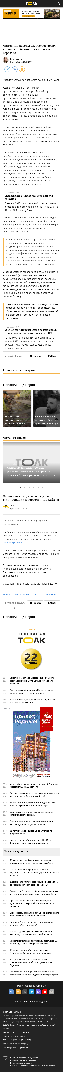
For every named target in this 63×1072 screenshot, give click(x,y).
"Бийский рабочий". (13, 542)
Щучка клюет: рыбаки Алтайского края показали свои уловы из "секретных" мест (32, 862)
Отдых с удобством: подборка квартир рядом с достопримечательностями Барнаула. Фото (34, 892)
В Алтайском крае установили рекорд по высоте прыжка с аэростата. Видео (31, 823)
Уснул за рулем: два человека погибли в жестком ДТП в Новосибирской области (31, 933)
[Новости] (35, 356)
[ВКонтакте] (14, 69)
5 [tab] (38, 487)
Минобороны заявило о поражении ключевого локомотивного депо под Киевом (34, 914)
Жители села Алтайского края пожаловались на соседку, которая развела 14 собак (34, 883)
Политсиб (14, 62)
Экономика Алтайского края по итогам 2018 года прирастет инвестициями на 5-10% (31, 331)
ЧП (35, 594)
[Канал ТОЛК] (52, 356)
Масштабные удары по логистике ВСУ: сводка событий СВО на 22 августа (34, 785)
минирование (22, 594)
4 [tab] (33, 487)
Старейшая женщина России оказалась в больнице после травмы (31, 813)
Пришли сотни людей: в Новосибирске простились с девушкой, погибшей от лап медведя (32, 903)
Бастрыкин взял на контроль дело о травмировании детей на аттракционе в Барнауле (31, 962)
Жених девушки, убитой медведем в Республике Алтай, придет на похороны (31, 951)
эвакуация (51, 594)
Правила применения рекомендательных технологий (32, 1066)
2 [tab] (24, 487)
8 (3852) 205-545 (14, 1040)
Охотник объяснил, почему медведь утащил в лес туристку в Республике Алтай (34, 795)
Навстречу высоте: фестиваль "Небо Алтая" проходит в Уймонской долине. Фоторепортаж (34, 973)
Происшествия (16, 509)
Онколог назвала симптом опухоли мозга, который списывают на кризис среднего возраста (32, 680)
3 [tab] (29, 487)
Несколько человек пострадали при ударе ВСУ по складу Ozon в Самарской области (34, 942)
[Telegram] (7, 69)
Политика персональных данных (24, 1058)
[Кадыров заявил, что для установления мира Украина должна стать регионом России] (31, 462)
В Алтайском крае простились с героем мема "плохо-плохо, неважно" (34, 701)
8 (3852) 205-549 (14, 1044)
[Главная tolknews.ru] (31, 3)
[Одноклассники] (21, 69)
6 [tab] (42, 487)
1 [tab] (20, 487)
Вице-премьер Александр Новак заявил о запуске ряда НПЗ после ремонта (31, 691)
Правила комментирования (21, 1063)
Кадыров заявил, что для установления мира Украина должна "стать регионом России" (31, 471)
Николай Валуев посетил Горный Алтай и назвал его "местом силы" (32, 923)
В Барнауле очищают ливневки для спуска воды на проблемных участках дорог (32, 804)
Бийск (6, 594)
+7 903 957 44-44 (14, 1032)
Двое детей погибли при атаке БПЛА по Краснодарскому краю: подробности (30, 841)
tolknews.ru (15, 1012)
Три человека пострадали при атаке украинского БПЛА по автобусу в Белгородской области (34, 872)
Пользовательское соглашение (23, 1060)
